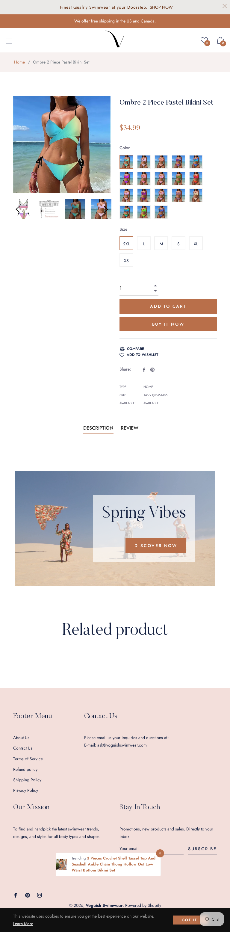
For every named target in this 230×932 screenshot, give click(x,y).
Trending (79, 858)
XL (196, 244)
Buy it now (168, 324)
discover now (155, 546)
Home (19, 62)
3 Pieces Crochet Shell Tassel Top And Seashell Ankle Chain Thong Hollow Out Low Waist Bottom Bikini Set (113, 864)
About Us (21, 738)
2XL (126, 244)
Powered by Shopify (143, 905)
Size (123, 229)
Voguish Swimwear (104, 905)
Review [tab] (130, 428)
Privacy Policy (25, 790)
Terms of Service (28, 759)
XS (126, 261)
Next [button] (106, 209)
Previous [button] (17, 209)
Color (124, 148)
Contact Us (22, 748)
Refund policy (25, 769)
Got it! (190, 920)
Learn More (23, 924)
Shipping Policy (27, 780)
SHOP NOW (161, 7)
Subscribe (202, 849)
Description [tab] (98, 428)
